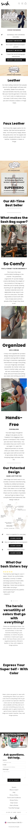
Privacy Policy (14, 795)
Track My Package (14, 808)
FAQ (14, 792)
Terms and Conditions (14, 797)
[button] (11, 601)
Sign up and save (13, 812)
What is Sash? (14, 790)
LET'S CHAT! (14, 780)
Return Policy (14, 800)
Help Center (14, 803)
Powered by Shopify (14, 826)
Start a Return (14, 805)
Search (14, 787)
